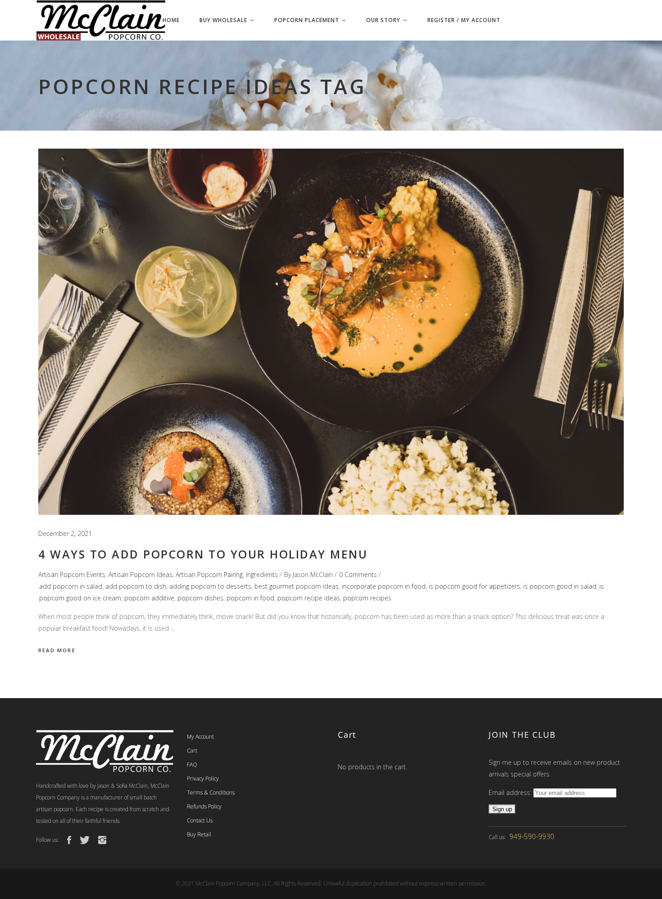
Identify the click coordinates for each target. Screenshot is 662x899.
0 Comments (358, 574)
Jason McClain (313, 574)
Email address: (511, 792)
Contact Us (200, 820)
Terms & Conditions (211, 792)
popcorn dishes (200, 598)
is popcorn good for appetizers (474, 586)
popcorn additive (149, 598)
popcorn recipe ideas (308, 598)
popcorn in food (250, 598)
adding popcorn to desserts (210, 586)
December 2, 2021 (65, 533)
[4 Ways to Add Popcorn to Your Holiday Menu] (331, 332)
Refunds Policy (204, 806)
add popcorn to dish (135, 586)
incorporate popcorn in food (384, 586)
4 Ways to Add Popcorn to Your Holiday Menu (202, 554)
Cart (192, 750)
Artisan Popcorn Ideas (140, 574)
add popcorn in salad (70, 586)
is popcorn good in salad (559, 586)
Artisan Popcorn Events (71, 574)
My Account (200, 736)
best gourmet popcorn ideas (296, 586)
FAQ (192, 764)
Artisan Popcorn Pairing (209, 574)
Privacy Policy (203, 778)
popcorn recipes (367, 598)
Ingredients (262, 574)
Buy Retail (199, 834)
